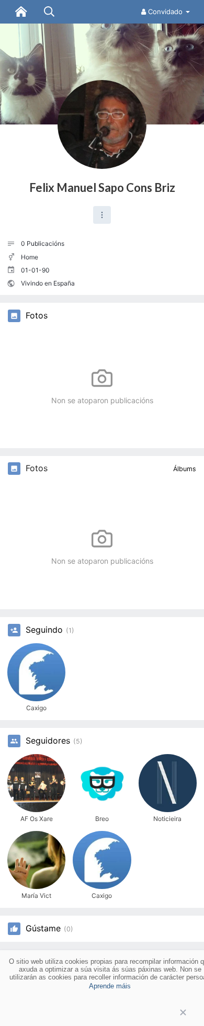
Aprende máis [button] (110, 986)
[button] (102, 215)
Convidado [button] (165, 11)
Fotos (37, 316)
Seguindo (44, 630)
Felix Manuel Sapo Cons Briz (102, 187)
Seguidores (48, 741)
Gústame (43, 928)
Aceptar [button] (102, 1012)
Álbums (184, 469)
